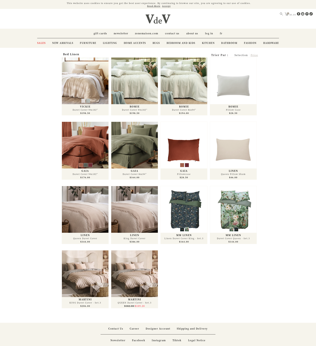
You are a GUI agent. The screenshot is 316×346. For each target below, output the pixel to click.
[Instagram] (303, 14)
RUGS (156, 43)
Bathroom (229, 43)
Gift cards (100, 33)
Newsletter (121, 33)
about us (192, 33)
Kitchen (208, 43)
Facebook (138, 340)
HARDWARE (271, 43)
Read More (153, 5)
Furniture (88, 43)
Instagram (159, 340)
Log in (209, 33)
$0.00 (293, 14)
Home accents (135, 43)
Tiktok (177, 340)
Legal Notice (197, 340)
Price (254, 55)
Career (134, 328)
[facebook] (299, 14)
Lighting (110, 43)
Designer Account (158, 328)
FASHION (250, 43)
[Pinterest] (307, 14)
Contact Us (172, 33)
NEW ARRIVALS (62, 43)
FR (221, 33)
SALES (41, 43)
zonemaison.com (146, 33)
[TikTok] (311, 14)
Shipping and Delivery (192, 328)
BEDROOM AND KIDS (181, 43)
